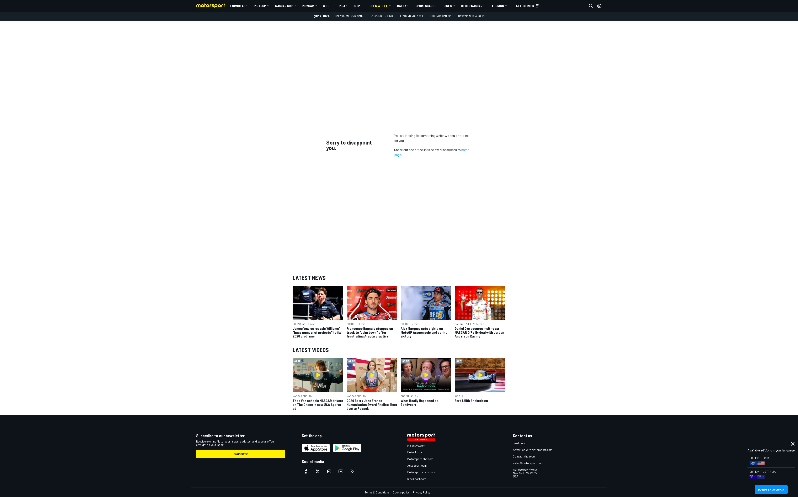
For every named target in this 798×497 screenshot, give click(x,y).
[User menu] (599, 6)
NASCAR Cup (284, 6)
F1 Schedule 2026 (382, 16)
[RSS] (352, 471)
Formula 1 (237, 6)
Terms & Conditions (377, 492)
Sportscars (424, 6)
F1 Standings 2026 (411, 16)
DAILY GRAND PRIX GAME (349, 16)
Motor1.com (414, 452)
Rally (401, 6)
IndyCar (308, 6)
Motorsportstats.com (421, 472)
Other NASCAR (471, 6)
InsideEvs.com (416, 445)
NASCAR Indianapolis (471, 16)
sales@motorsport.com (528, 463)
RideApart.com (416, 479)
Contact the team (524, 456)
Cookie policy (401, 492)
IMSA (342, 6)
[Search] (591, 6)
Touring (497, 6)
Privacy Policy (421, 492)
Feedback (519, 443)
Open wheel (378, 6)
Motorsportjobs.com (420, 459)
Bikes (447, 6)
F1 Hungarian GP (440, 16)
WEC (326, 6)
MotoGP (260, 6)
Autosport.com (417, 465)
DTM (357, 6)
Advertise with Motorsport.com (532, 449)
